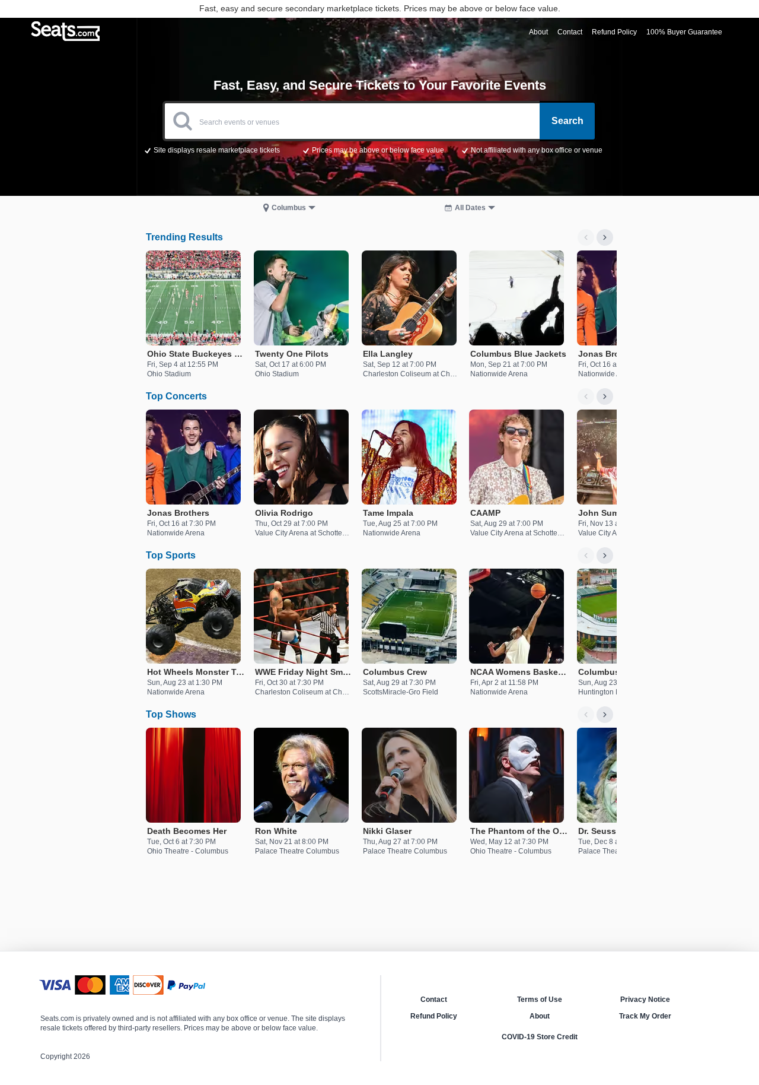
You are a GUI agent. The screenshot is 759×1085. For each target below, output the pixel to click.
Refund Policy (433, 1016)
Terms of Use (539, 999)
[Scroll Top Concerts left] (586, 396)
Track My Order (645, 1016)
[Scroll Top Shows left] (586, 714)
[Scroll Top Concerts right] (605, 396)
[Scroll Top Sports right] (605, 555)
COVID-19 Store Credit (540, 1037)
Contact (433, 999)
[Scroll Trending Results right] (605, 237)
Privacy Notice (645, 999)
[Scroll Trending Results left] (586, 237)
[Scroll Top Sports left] (586, 555)
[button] (380, 149)
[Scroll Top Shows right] (605, 714)
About (540, 1016)
